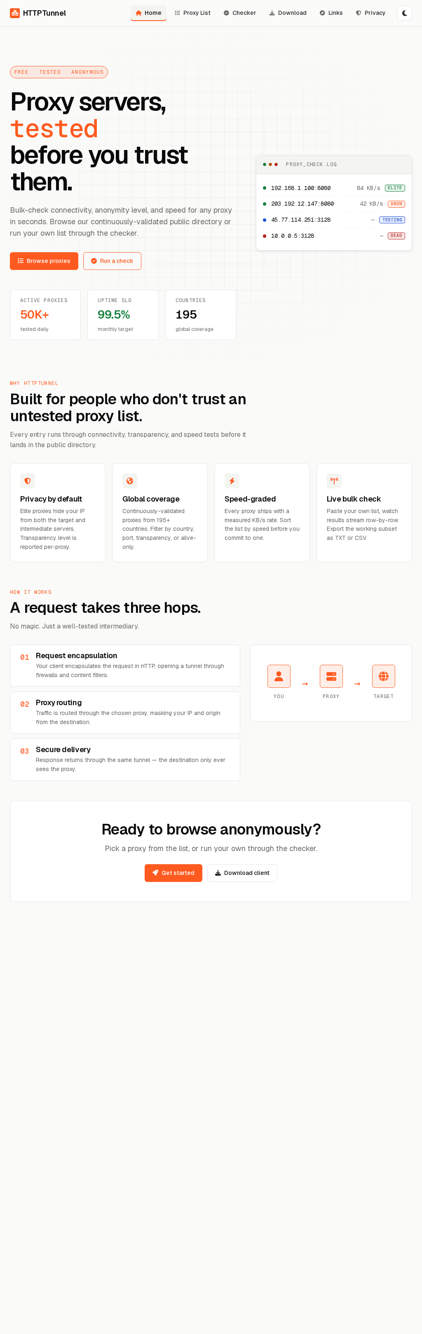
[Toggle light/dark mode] (404, 13)
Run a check (117, 261)
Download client (247, 873)
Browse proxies (48, 261)
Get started (178, 873)
